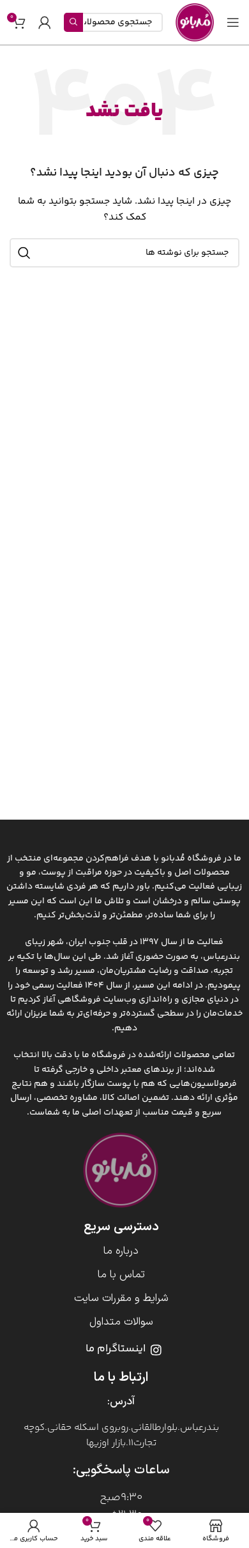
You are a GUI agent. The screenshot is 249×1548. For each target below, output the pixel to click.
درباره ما (121, 1251)
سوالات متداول (121, 1322)
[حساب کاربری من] (44, 22)
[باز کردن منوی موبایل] (233, 22)
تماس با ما (121, 1274)
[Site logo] (195, 22)
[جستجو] (24, 252)
